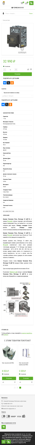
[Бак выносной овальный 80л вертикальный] (26, 353)
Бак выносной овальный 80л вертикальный (23, 364)
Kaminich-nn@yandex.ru (9, 408)
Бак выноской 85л (8, 363)
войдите (6, 334)
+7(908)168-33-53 (18, 7)
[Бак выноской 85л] (9, 353)
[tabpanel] (9, 365)
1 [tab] (15, 388)
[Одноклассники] (12, 82)
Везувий (9, 221)
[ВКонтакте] (4, 82)
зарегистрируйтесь (27, 333)
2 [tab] (17, 388)
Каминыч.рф (13, 272)
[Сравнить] (28, 69)
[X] (8, 82)
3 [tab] (20, 388)
